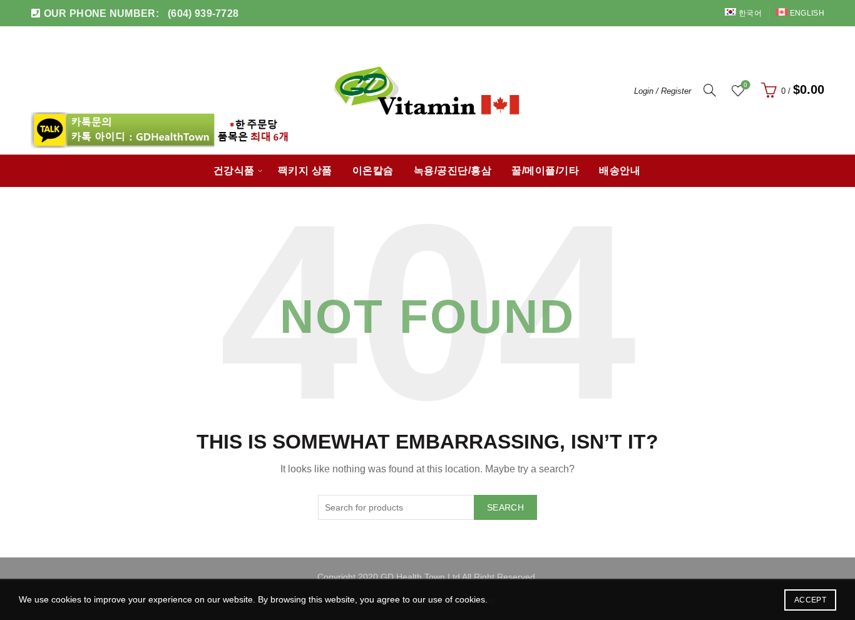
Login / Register (662, 91)
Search (505, 507)
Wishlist (745, 84)
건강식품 (234, 170)
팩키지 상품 (305, 170)
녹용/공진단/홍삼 (453, 170)
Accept (810, 600)
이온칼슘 (373, 170)
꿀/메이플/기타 (545, 170)
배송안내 (619, 170)
